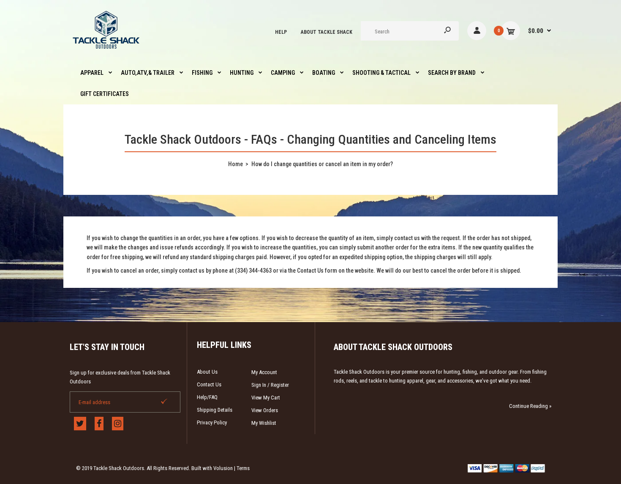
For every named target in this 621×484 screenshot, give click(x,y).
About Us (207, 372)
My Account (264, 372)
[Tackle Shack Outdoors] (107, 50)
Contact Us (209, 384)
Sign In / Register (270, 385)
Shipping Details (214, 410)
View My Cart (265, 397)
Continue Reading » (530, 406)
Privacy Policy (212, 422)
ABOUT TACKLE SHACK (326, 32)
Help (281, 32)
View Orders (264, 410)
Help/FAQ (207, 397)
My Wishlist (263, 423)
